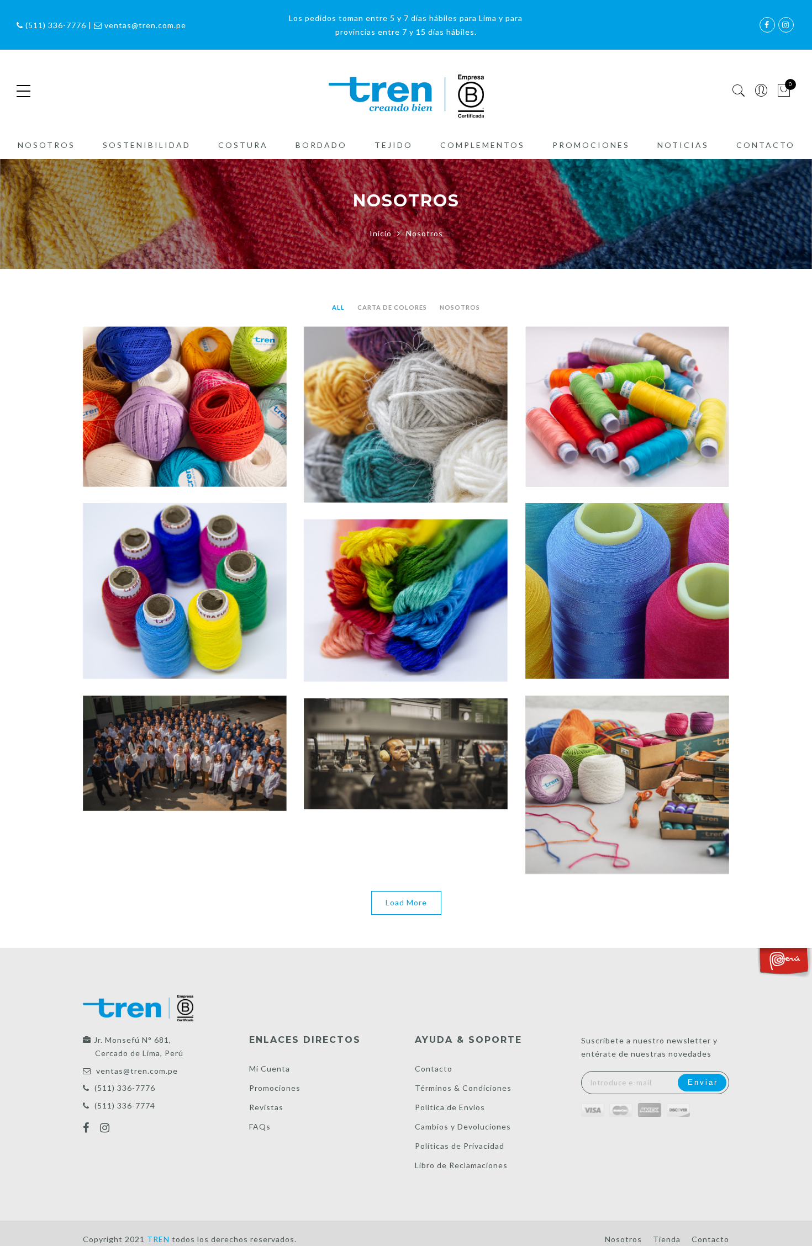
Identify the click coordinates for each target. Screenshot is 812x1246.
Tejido (394, 145)
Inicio (381, 233)
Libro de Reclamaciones (461, 1165)
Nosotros (46, 145)
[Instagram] (106, 1129)
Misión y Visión (405, 729)
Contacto (765, 145)
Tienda (667, 1239)
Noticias (683, 145)
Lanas (405, 390)
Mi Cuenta (269, 1068)
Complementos (482, 145)
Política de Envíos (450, 1107)
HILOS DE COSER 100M (627, 382)
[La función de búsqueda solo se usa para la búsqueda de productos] (738, 90)
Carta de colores (392, 307)
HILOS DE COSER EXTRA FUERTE (184, 566)
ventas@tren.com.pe (137, 1070)
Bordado (321, 145)
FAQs (260, 1126)
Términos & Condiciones (463, 1088)
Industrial (627, 566)
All (338, 307)
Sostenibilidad (147, 145)
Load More (406, 902)
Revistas (266, 1107)
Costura (243, 145)
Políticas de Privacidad (459, 1145)
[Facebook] (87, 1129)
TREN (627, 760)
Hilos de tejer (184, 382)
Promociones (591, 145)
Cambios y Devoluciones (463, 1126)
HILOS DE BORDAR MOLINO (405, 576)
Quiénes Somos (185, 729)
